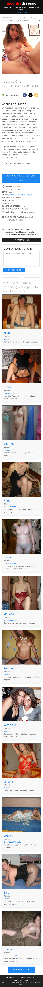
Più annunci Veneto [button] (21, 970)
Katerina (8, 668)
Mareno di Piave (10, 620)
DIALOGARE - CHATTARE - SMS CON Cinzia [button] (21, 178)
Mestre (6, 339)
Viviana (8, 781)
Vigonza (7, 450)
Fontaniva (7, 674)
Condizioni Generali (11, 977)
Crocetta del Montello (12, 842)
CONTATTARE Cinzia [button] (21, 240)
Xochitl (7, 332)
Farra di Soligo (9, 393)
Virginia (8, 835)
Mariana (8, 614)
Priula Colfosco (10, 507)
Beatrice (8, 443)
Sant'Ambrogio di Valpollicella (20, 195)
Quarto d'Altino (10, 563)
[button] (25, 95)
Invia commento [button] (14, 270)
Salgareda (8, 731)
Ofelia (7, 387)
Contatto (35, 977)
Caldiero (7, 899)
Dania (7, 557)
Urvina (7, 949)
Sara (6, 892)
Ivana (6, 500)
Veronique (10, 725)
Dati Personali (25, 977)
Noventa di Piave (10, 955)
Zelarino (7, 788)
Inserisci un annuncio (21, 12)
